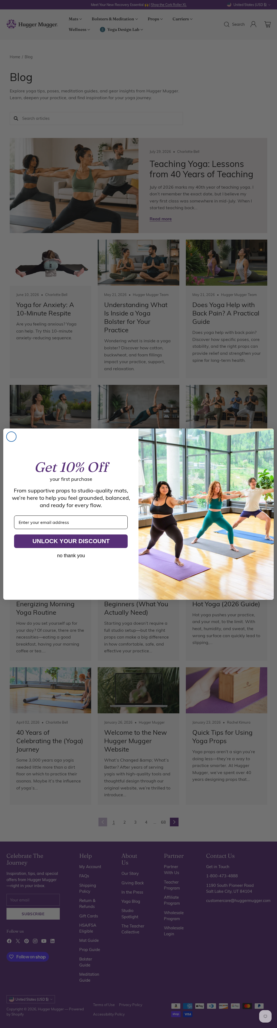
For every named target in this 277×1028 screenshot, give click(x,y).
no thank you (71, 555)
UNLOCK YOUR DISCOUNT (71, 541)
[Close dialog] (11, 437)
